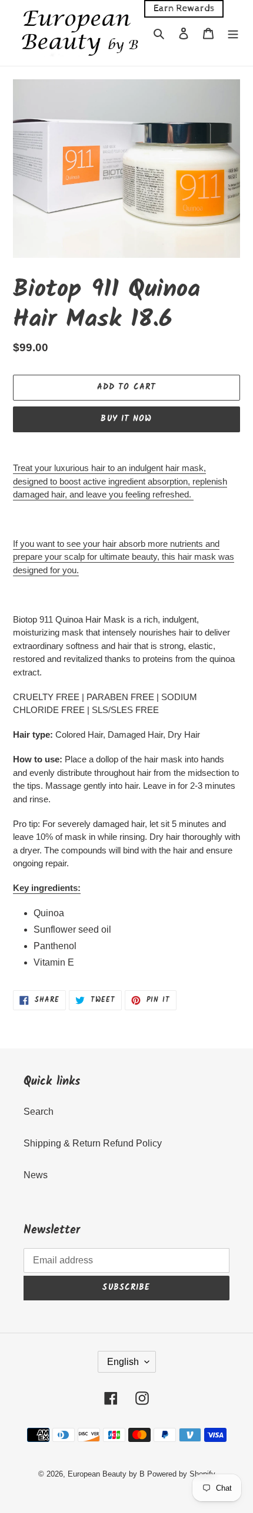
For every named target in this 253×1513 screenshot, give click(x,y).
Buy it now (126, 418)
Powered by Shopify (181, 1474)
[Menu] (233, 33)
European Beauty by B (106, 1474)
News (36, 1175)
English (123, 1362)
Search (39, 1112)
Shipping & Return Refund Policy (93, 1143)
